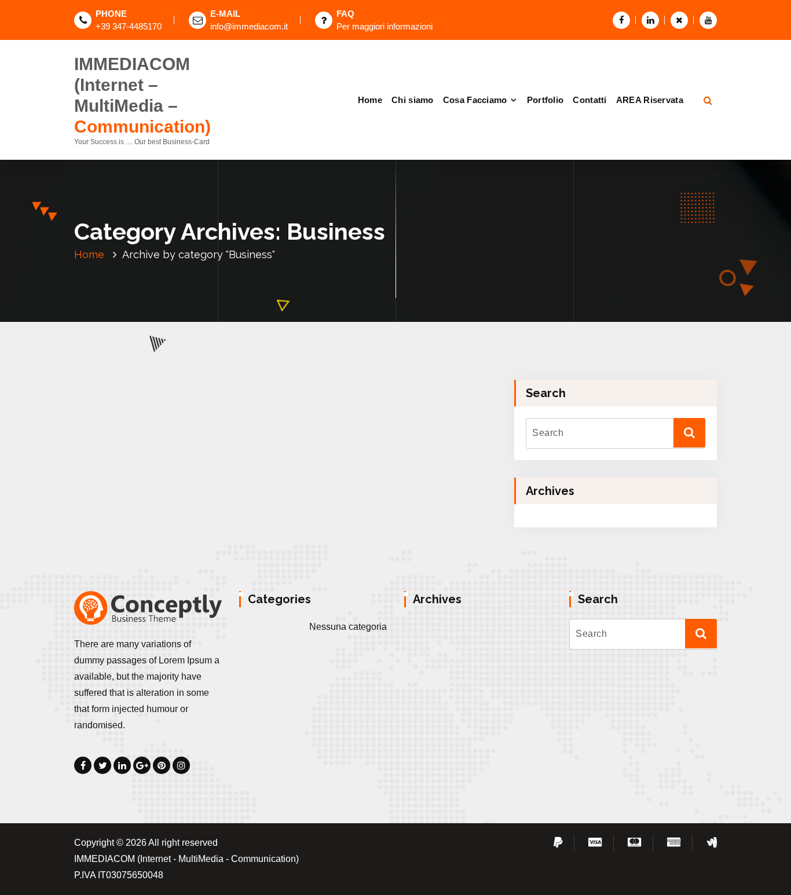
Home (370, 100)
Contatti (589, 100)
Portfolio (545, 100)
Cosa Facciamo (475, 100)
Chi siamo (412, 100)
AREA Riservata (649, 100)
